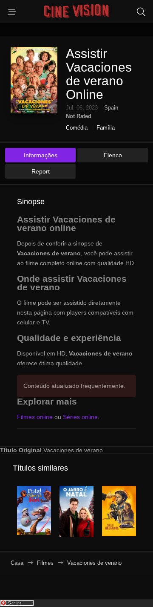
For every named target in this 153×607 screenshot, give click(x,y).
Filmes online (35, 416)
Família (105, 127)
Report (40, 171)
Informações (40, 155)
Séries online (80, 416)
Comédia (77, 127)
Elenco (113, 155)
